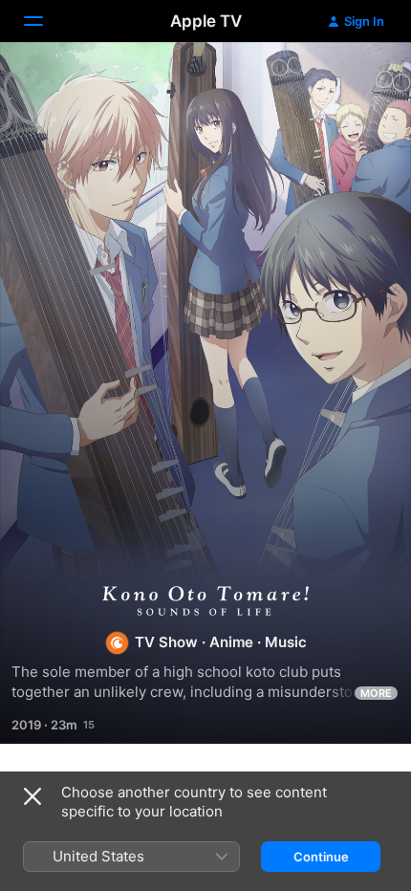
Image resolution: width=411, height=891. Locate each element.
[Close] (32, 796)
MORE (376, 693)
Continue (321, 856)
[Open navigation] (45, 21)
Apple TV (206, 21)
